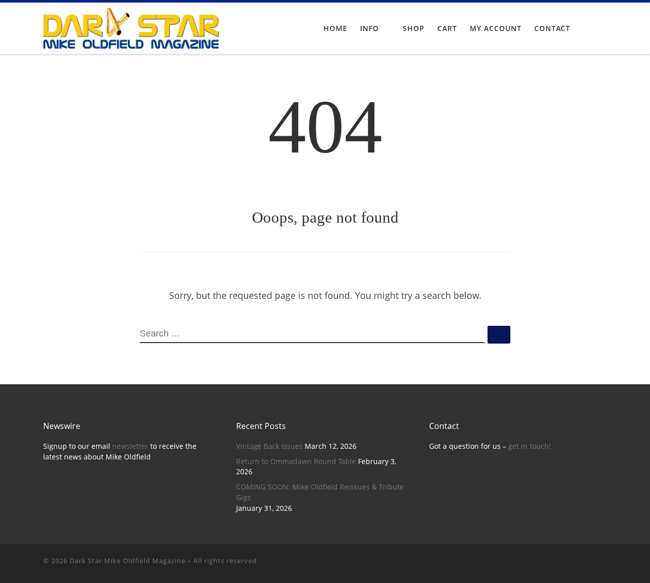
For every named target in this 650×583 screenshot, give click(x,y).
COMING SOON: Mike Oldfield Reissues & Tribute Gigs (320, 492)
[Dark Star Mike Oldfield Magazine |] (131, 26)
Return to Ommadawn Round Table (296, 461)
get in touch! (529, 446)
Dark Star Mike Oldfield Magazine (127, 560)
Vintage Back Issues (269, 446)
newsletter (130, 446)
